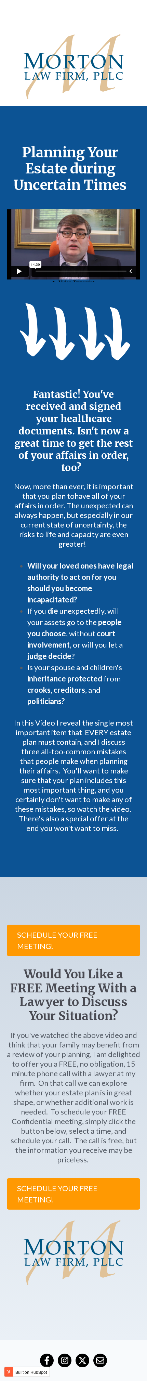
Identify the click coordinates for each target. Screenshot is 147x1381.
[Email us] (100, 1360)
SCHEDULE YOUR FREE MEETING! (57, 940)
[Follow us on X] (82, 1360)
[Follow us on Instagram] (64, 1360)
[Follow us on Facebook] (47, 1360)
